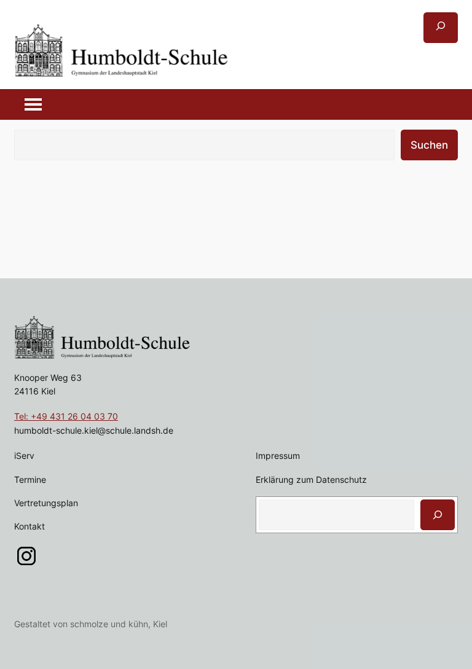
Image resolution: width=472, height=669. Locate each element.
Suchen (429, 145)
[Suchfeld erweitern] (440, 27)
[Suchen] (437, 514)
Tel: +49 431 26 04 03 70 (66, 416)
